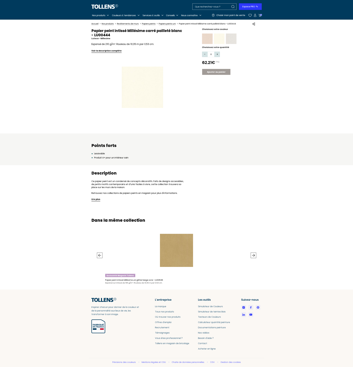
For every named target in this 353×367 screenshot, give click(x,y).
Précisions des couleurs (124, 362)
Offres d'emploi (163, 322)
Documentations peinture (212, 327)
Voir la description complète (106, 50)
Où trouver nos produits (167, 316)
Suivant (253, 255)
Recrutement (162, 327)
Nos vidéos (203, 332)
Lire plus (95, 199)
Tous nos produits (164, 311)
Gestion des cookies (230, 362)
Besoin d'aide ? (206, 338)
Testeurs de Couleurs (209, 316)
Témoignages (162, 332)
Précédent (99, 255)
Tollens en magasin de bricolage (172, 343)
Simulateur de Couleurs (210, 306)
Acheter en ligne (207, 348)
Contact (202, 343)
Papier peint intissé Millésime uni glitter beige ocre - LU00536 (134, 280)
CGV (212, 362)
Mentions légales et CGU (154, 362)
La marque (160, 306)
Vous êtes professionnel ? (169, 338)
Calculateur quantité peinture (214, 322)
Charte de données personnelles (188, 362)
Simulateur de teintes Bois (212, 311)
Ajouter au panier (216, 72)
